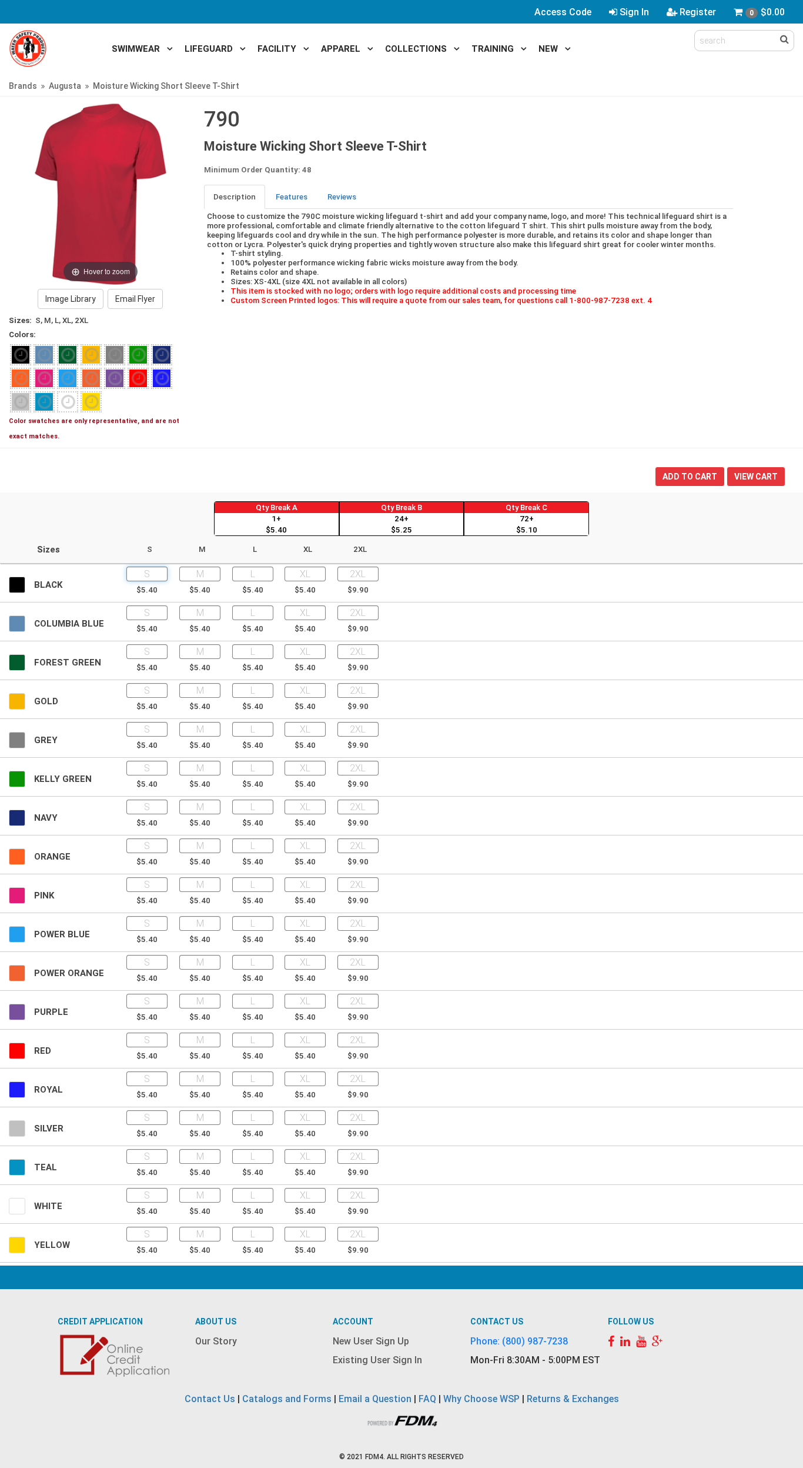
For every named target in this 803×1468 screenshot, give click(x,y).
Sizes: (20, 320)
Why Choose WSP (481, 1398)
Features (291, 196)
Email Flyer (135, 299)
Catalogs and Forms (287, 1398)
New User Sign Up (371, 1341)
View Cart (756, 476)
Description (234, 196)
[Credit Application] (116, 1356)
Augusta (65, 86)
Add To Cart (690, 476)
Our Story (216, 1341)
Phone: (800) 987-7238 (519, 1341)
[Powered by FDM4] (401, 1419)
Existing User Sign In (377, 1360)
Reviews (341, 196)
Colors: (22, 334)
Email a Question (375, 1398)
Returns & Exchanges (573, 1398)
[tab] (235, 197)
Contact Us (210, 1398)
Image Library (70, 299)
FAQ (427, 1398)
